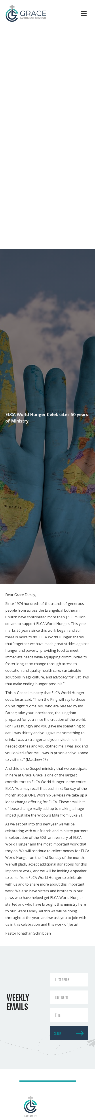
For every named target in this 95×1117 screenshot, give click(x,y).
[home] (24, 13)
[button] (84, 14)
